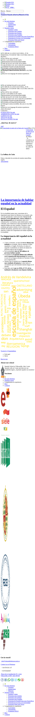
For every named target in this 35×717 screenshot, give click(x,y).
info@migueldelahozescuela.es (10, 661)
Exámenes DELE (13, 46)
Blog (5, 48)
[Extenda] (5, 484)
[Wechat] (19, 681)
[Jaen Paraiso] (5, 435)
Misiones (11, 26)
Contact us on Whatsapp (8, 664)
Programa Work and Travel (16, 40)
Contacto (7, 50)
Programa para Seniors (15, 33)
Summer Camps (13, 29)
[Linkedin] (12, 681)
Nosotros (11, 23)
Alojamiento (11, 45)
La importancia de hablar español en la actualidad (17, 201)
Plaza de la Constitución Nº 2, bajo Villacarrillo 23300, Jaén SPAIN (11, 675)
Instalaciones (12, 24)
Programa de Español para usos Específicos (21, 36)
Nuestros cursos (9, 28)
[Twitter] (15, 681)
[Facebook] (2, 681)
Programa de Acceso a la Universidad (19, 38)
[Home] (5, 19)
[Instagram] (5, 681)
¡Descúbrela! (4, 161)
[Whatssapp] (8, 681)
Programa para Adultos (15, 31)
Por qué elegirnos (9, 21)
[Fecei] (5, 610)
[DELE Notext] (5, 406)
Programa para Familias (15, 35)
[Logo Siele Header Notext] (5, 425)
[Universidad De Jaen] (5, 552)
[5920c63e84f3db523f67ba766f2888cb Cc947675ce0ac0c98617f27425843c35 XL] (15, 128)
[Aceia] (5, 650)
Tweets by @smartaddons (8, 351)
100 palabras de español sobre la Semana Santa (30, 134)
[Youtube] (22, 681)
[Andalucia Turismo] (5, 624)
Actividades (11, 43)
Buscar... (3, 11)
